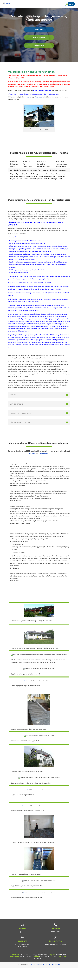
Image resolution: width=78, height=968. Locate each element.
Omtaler (28, 97)
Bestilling (39, 45)
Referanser (38, 97)
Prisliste (39, 29)
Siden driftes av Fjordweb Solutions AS (45, 965)
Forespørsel (39, 37)
